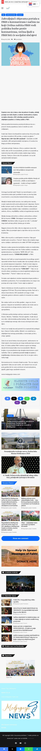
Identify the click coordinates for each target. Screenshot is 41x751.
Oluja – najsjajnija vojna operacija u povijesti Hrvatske (29, 524)
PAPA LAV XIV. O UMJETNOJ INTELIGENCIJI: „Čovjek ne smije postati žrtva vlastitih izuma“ (24, 628)
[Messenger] (20, 398)
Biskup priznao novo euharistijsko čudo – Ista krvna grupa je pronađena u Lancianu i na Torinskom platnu (30, 502)
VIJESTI (20, 15)
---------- (31, 738)
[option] (20, 419)
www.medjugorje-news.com (9, 696)
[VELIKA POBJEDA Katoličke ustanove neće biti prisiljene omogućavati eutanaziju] (6, 169)
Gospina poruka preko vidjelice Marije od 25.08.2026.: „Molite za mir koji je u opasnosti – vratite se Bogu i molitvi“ (26, 181)
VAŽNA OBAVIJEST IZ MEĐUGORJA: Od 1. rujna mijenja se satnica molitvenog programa (26, 619)
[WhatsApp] (27, 398)
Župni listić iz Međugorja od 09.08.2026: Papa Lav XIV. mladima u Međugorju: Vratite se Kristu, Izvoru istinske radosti (10, 526)
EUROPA (10, 416)
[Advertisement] (20, 88)
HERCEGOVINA (11, 15)
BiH (3, 15)
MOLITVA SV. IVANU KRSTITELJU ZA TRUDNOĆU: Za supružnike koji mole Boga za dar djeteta (25, 610)
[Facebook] (7, 398)
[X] (14, 398)
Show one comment (20, 538)
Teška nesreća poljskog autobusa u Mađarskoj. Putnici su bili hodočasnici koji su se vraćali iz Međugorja (20, 424)
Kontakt (3, 727)
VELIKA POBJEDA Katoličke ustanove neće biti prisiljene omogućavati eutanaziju (25, 170)
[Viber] (17, 402)
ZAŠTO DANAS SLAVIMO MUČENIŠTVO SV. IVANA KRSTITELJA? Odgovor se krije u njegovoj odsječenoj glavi (26, 637)
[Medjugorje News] (7, 8)
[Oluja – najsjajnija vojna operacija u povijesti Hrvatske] (30, 516)
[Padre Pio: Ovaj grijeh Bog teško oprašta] (6, 602)
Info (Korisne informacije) (9, 724)
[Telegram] (33, 398)
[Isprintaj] (24, 402)
